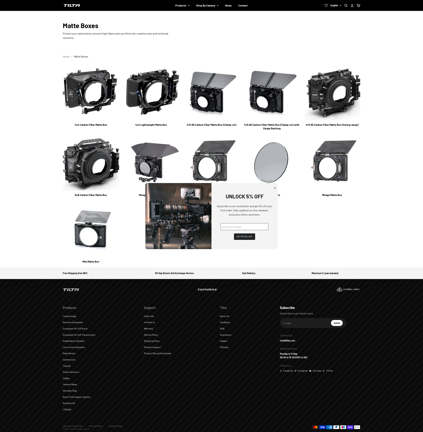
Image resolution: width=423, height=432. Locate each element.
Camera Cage (69, 316)
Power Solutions (71, 372)
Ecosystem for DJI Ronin (75, 328)
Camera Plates (70, 384)
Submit (338, 324)
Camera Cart (69, 359)
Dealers (223, 340)
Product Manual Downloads (157, 353)
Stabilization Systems (74, 340)
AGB (222, 328)
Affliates (224, 347)
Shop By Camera (205, 5)
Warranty (148, 328)
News (228, 5)
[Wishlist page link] (326, 5)
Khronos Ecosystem (73, 322)
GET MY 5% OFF (244, 236)
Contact (243, 5)
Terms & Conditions (73, 426)
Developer (225, 322)
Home (66, 56)
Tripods (67, 365)
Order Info (149, 316)
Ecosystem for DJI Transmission (79, 334)
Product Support (152, 347)
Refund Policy (151, 334)
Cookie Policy (115, 426)
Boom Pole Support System (76, 396)
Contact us (149, 322)
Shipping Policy (151, 340)
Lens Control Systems (74, 347)
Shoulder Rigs (70, 390)
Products (180, 5)
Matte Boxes (69, 353)
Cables (66, 378)
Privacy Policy (96, 426)
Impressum (225, 334)
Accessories (69, 403)
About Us (224, 316)
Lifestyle (67, 409)
